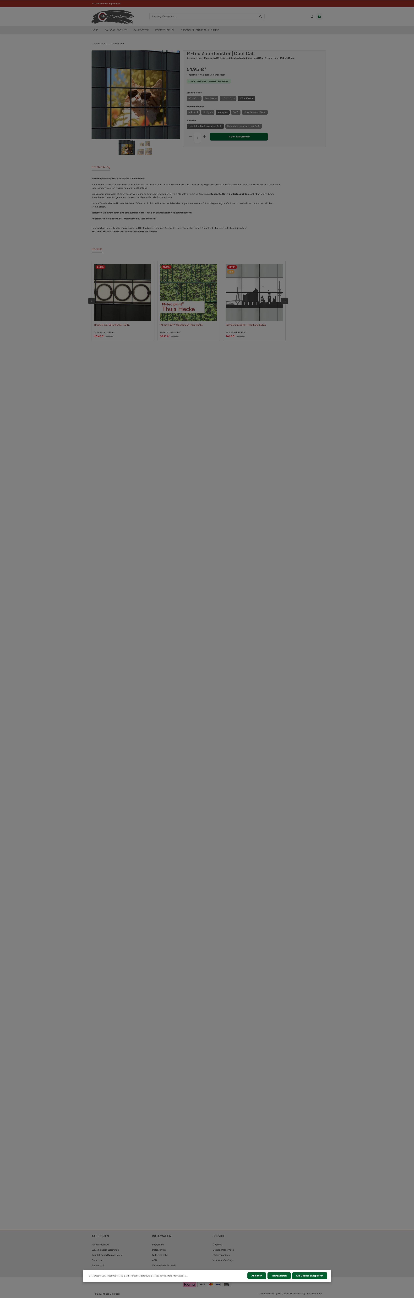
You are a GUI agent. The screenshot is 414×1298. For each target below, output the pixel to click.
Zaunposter (97, 1260)
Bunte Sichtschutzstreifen (105, 1250)
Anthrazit (193, 112)
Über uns (217, 1244)
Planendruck (98, 1265)
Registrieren (115, 3)
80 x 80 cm (211, 98)
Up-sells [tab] (97, 249)
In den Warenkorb (239, 136)
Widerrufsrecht (160, 1255)
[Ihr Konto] (312, 16)
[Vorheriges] (91, 301)
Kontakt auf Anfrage (223, 1260)
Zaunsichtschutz (100, 1244)
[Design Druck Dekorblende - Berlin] (122, 292)
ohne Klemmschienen (255, 112)
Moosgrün (223, 112)
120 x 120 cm (228, 98)
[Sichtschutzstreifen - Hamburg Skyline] (254, 292)
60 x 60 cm (194, 98)
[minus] (190, 137)
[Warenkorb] (319, 16)
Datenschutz (159, 1250)
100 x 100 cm (246, 98)
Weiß (235, 112)
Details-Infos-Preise (223, 1250)
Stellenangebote (221, 1255)
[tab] (101, 167)
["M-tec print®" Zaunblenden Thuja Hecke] (188, 292)
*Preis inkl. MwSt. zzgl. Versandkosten (206, 74)
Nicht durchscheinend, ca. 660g (243, 126)
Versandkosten (314, 1293)
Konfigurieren (279, 1275)
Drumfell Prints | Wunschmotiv (107, 1255)
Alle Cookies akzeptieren (309, 1275)
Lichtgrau (208, 112)
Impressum (158, 1244)
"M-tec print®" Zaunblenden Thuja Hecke (181, 325)
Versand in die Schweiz (164, 1265)
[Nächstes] (284, 301)
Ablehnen (256, 1275)
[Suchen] (261, 16)
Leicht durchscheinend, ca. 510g (205, 126)
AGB (154, 1260)
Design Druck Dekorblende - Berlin (112, 325)
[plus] (204, 137)
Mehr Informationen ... (177, 1276)
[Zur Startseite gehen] (113, 16)
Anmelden (97, 3)
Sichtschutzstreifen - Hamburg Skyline (246, 325)
